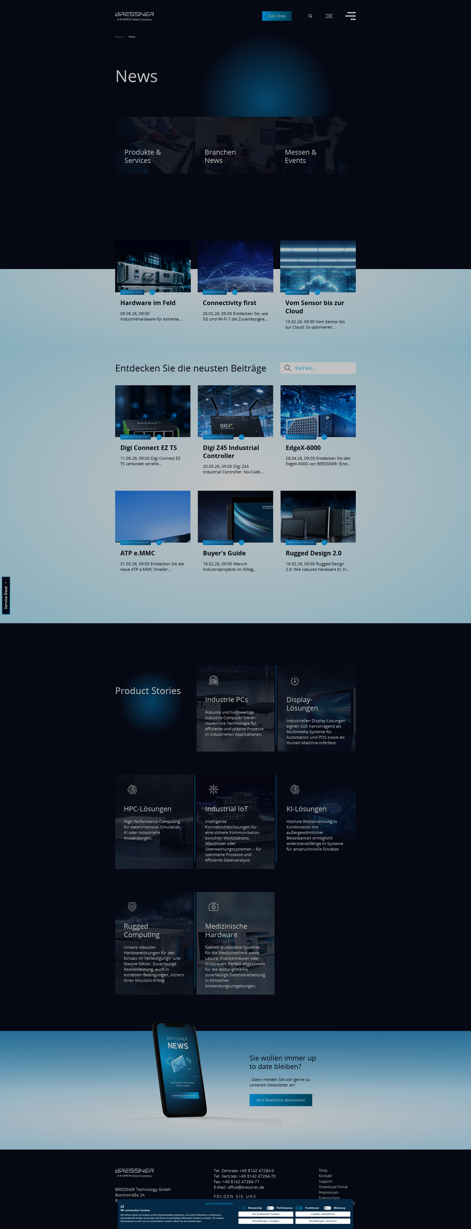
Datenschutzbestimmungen (219, 1204)
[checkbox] (242, 1208)
